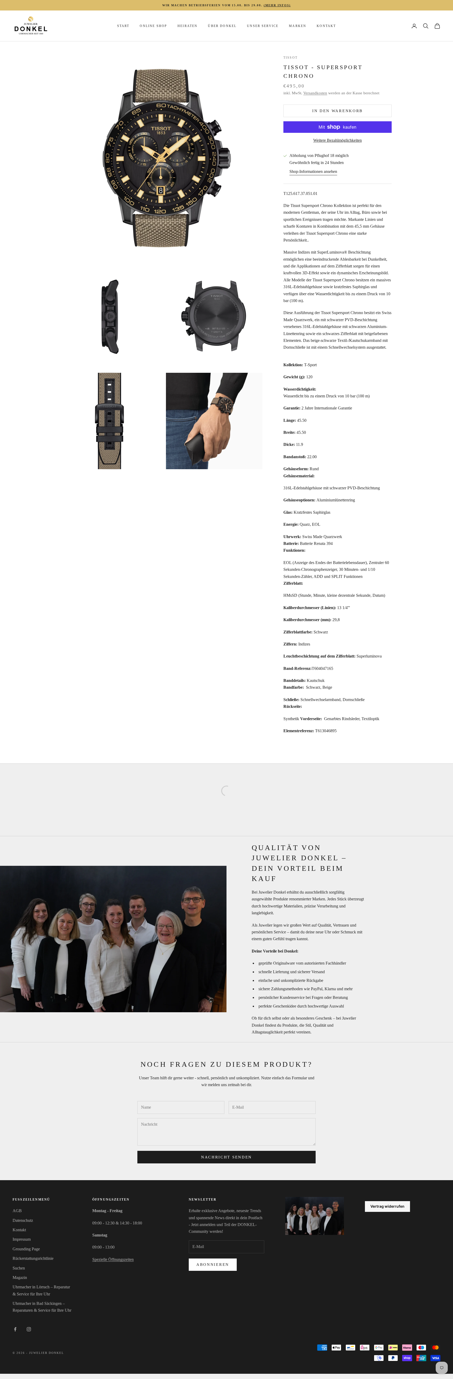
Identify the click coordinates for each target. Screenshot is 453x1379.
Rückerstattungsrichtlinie (33, 1258)
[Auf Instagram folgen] (28, 1329)
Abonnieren (212, 1264)
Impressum (22, 1239)
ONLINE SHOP (153, 26)
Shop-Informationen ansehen (313, 171)
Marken (297, 26)
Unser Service (262, 26)
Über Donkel (222, 26)
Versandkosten (315, 93)
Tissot (290, 57)
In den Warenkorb (337, 111)
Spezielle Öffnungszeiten (113, 1259)
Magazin (20, 1277)
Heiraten (187, 26)
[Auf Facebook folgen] (15, 1329)
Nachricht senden (226, 1157)
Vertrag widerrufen (387, 1206)
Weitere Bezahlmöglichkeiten (337, 140)
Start (123, 26)
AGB (17, 1210)
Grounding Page (26, 1249)
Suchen (19, 1268)
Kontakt (326, 26)
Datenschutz (23, 1220)
